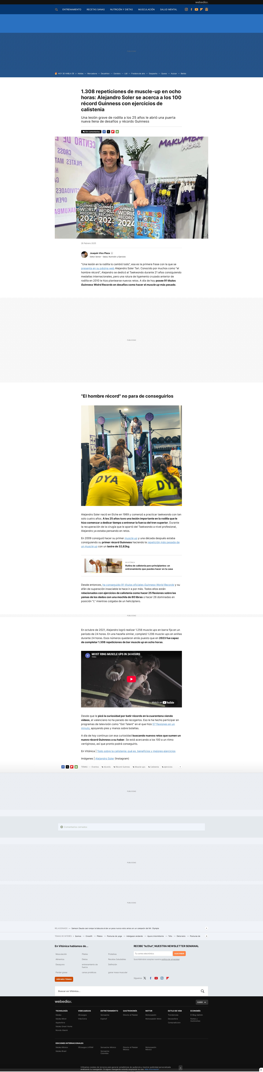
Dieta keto (181, 936)
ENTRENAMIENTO (71, 9)
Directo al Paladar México (130, 1048)
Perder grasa (61, 972)
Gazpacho (153, 73)
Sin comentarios (92, 132)
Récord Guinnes (123, 767)
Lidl (126, 73)
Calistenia (154, 767)
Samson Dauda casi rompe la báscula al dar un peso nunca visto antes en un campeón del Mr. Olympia (115, 928)
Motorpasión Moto (153, 1019)
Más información (152, 1069)
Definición (112, 964)
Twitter (108, 131)
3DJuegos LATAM (85, 1047)
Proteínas (112, 954)
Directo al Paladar (130, 1015)
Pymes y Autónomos (195, 1020)
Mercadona (92, 73)
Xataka (58, 1015)
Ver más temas (64, 979)
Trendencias (173, 1015)
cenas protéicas (89, 972)
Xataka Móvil (61, 1019)
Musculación (61, 954)
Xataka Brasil (61, 1051)
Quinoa (78, 936)
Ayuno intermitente (155, 936)
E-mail (117, 131)
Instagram (186, 9)
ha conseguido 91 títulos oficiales (138, 584)
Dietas (85, 959)
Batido (183, 73)
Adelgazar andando (134, 936)
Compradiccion (174, 1022)
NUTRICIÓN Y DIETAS (121, 9)
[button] (101, 253)
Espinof (104, 1019)
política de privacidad (170, 959)
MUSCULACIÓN (146, 9)
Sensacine (105, 1015)
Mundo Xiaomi (62, 1030)
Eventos (95, 767)
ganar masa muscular (117, 972)
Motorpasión (150, 1015)
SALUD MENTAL (168, 9)
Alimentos (60, 959)
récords (107, 767)
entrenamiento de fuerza (90, 965)
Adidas (80, 73)
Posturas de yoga (114, 936)
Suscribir (179, 953)
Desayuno (60, 964)
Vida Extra (82, 1019)
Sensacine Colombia (105, 1052)
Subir (200, 1002)
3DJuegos (82, 1015)
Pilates (100, 936)
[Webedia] (201, 2)
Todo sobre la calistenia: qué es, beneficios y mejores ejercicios (136, 751)
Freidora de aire (138, 73)
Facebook (191, 9)
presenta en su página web (97, 268)
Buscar (202, 991)
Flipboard (201, 9)
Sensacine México (108, 1047)
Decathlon (105, 73)
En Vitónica (130, 562)
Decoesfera (173, 1019)
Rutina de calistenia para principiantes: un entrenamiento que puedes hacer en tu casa (149, 567)
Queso (164, 73)
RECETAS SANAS (96, 9)
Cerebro (117, 73)
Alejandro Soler (104, 758)
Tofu (170, 936)
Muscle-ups (140, 767)
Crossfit (89, 936)
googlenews (206, 9)
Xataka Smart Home (64, 1026)
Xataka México (62, 1047)
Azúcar (174, 73)
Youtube (196, 9)
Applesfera (60, 1022)
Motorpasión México (150, 1048)
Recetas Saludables (117, 959)
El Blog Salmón (196, 1015)
